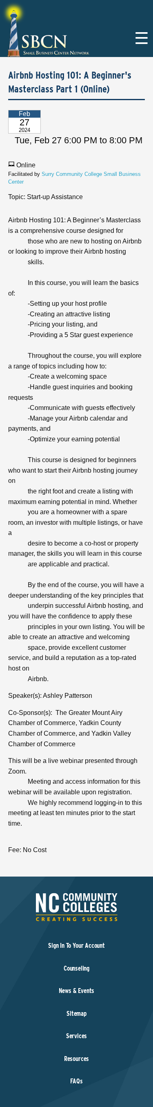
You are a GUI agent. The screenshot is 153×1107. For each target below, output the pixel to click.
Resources (76, 1059)
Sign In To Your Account (76, 945)
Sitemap (76, 1013)
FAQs (76, 1081)
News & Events (77, 991)
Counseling (76, 968)
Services (76, 1036)
